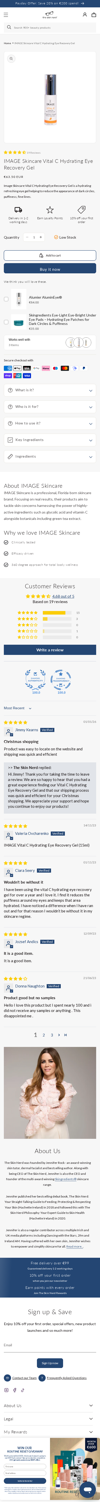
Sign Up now (50, 1363)
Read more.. (74, 1246)
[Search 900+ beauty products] (9, 27)
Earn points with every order (50, 1287)
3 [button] (52, 1035)
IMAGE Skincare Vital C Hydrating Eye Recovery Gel (44, 43)
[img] (15, 722)
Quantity (11, 237)
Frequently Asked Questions (67, 1378)
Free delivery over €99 (50, 1263)
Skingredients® (65, 1179)
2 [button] (44, 1035)
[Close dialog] (95, 1441)
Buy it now (50, 269)
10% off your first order (50, 1275)
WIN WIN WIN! (25, 1481)
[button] (94, 15)
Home (7, 43)
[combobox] (50, 27)
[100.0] (35, 680)
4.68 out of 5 (63, 596)
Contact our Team (24, 1378)
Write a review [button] (50, 649)
